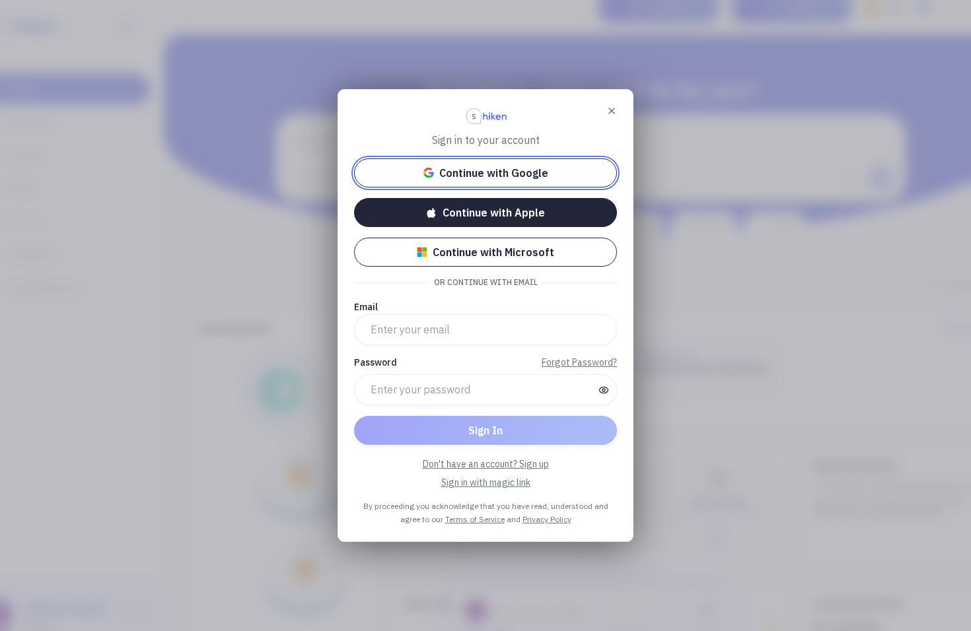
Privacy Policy (546, 519)
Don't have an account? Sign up (486, 464)
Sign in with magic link (485, 482)
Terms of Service (475, 519)
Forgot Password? (579, 362)
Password (375, 362)
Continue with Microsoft (493, 252)
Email (366, 307)
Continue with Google (493, 173)
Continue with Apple (494, 212)
